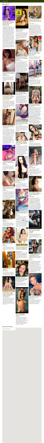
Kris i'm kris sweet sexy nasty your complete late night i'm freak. (34, 53)
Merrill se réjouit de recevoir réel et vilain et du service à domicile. (9, 73)
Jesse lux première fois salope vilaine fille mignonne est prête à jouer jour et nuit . (35, 21)
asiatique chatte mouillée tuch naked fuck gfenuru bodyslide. (34, 230)
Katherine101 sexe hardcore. (7, 269)
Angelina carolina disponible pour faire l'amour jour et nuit (22, 213)
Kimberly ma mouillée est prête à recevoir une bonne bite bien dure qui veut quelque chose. (8, 23)
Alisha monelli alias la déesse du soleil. (20, 30)
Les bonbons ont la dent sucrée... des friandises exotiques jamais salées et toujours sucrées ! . (8, 294)
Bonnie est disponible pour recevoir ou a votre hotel (8, 126)
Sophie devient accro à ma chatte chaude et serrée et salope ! (8, 188)
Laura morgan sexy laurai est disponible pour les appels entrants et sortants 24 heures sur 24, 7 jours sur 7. (35, 256)
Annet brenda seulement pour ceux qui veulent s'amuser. (21, 180)
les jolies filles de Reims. (34, 77)
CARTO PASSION (5, 1)
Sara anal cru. (32, 140)
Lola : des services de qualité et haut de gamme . (21, 93)
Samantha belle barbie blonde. (7, 220)
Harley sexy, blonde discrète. (33, 166)
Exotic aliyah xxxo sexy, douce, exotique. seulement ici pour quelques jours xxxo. (35, 194)
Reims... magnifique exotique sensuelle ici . (21, 314)
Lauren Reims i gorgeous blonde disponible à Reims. (35, 105)
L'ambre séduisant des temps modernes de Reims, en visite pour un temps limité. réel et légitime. (8, 97)
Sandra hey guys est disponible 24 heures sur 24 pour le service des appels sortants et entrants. (22, 279)
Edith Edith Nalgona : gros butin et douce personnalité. (22, 123)
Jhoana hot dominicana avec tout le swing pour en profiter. (8, 162)
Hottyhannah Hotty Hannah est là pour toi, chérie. (35, 297)
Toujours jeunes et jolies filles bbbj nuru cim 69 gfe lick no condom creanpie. (21, 142)
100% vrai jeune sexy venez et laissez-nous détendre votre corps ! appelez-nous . (22, 249)
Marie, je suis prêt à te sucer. (7, 244)
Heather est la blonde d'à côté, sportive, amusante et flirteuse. (22, 58)
